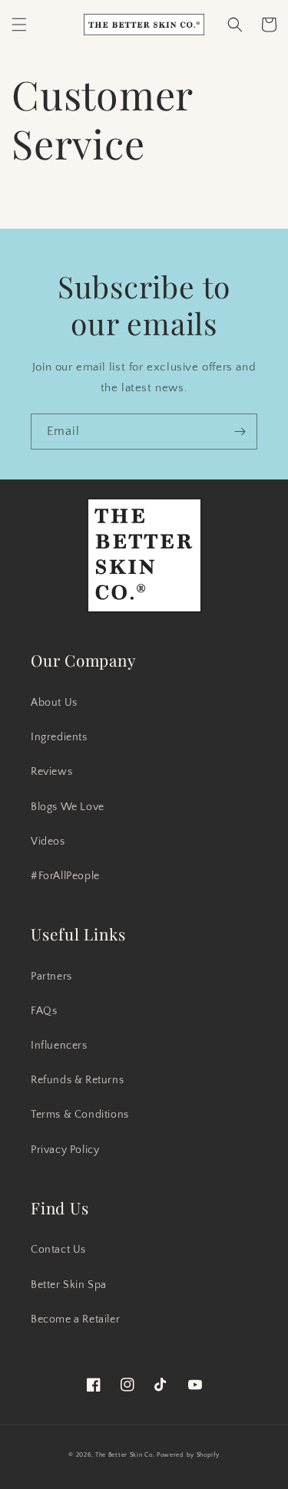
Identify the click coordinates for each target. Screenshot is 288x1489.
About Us (54, 703)
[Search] (235, 24)
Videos (48, 841)
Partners (51, 976)
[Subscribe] (240, 431)
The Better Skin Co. (124, 1454)
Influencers (59, 1045)
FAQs (44, 1011)
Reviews (51, 772)
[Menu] (19, 24)
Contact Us (58, 1250)
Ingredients (59, 737)
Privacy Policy (65, 1150)
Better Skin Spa (69, 1285)
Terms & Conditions (80, 1115)
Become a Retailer (75, 1319)
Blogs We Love (67, 807)
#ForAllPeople (65, 876)
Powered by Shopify (188, 1454)
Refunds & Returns (77, 1080)
